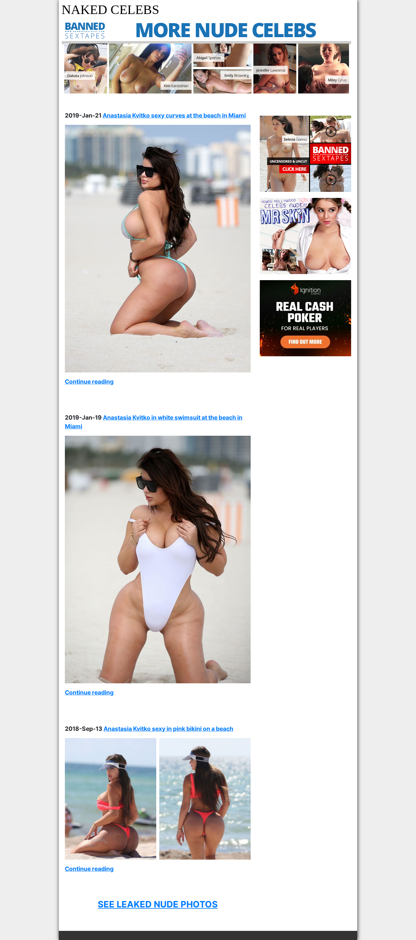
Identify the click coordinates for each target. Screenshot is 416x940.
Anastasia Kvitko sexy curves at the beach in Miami (174, 115)
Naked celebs (110, 9)
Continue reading (89, 381)
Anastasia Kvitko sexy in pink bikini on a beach (168, 728)
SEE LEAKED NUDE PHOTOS (158, 904)
